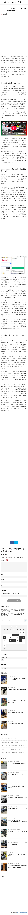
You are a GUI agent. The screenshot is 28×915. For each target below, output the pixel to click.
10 (4, 637)
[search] (25, 620)
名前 (2, 574)
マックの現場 (17, 153)
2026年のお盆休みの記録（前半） (16, 723)
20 (13, 640)
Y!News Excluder (22, 279)
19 (10, 640)
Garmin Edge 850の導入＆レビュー (8, 738)
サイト (2, 585)
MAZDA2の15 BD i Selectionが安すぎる (17, 797)
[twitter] (16, 542)
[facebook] (12, 542)
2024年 (4, 14)
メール (2, 579)
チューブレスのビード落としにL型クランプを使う (10, 745)
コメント (3, 560)
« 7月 (4, 648)
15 (20, 637)
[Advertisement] (14, 35)
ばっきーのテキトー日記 (11, 2)
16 (23, 637)
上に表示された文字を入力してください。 (11, 593)
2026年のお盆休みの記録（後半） (16, 712)
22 (20, 640)
